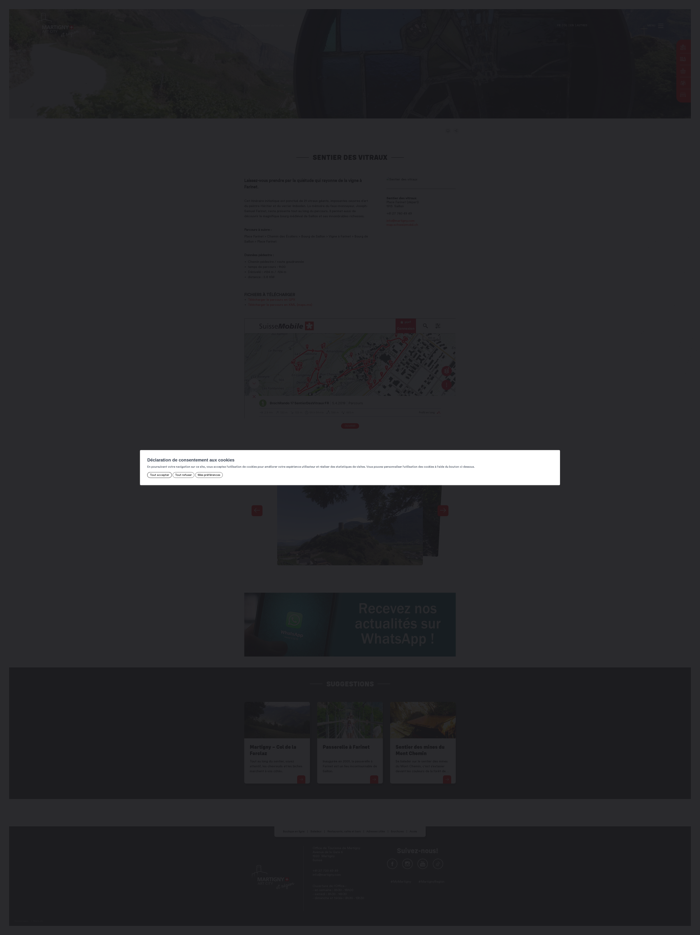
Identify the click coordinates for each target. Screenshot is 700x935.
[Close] (556, 446)
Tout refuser (183, 475)
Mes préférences (209, 475)
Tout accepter (159, 475)
